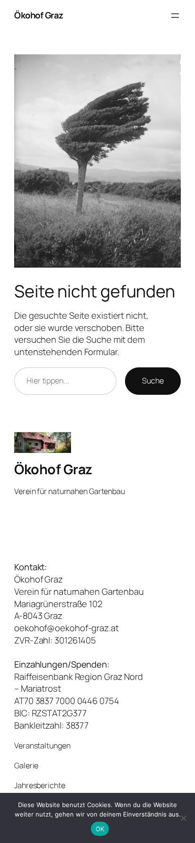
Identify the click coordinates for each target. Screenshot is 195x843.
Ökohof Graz (38, 15)
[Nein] (183, 818)
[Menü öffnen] (175, 15)
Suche (153, 380)
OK (100, 829)
